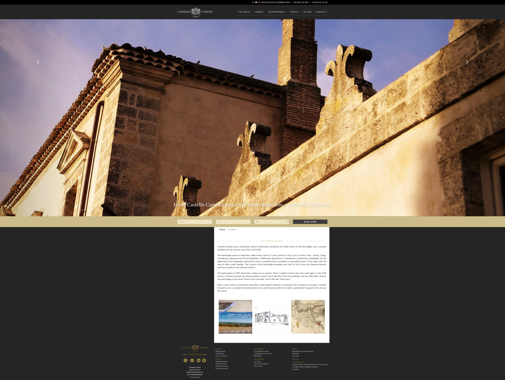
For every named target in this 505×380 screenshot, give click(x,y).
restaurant (258, 348)
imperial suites (221, 360)
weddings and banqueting (303, 350)
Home (222, 228)
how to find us (221, 355)
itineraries (219, 353)
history (218, 348)
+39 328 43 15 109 (319, 2)
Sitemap (295, 368)
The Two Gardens (261, 363)
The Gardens (259, 358)
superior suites (221, 365)
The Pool (257, 360)
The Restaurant (276, 12)
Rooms (259, 12)
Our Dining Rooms (261, 350)
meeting (295, 353)
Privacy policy (298, 361)
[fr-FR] (260, 2)
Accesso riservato (195, 376)
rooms (218, 358)
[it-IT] (253, 2)
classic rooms (221, 367)
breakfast (258, 355)
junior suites (220, 363)
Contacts (321, 12)
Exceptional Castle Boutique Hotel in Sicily (310, 363)
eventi (294, 348)
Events (294, 12)
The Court (258, 365)
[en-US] (256, 2)
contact (295, 358)
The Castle (244, 12)
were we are (220, 350)
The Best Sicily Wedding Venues (305, 366)
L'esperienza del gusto (263, 353)
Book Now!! (310, 221)
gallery (307, 12)
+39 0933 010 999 (300, 2)
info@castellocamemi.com (275, 2)
